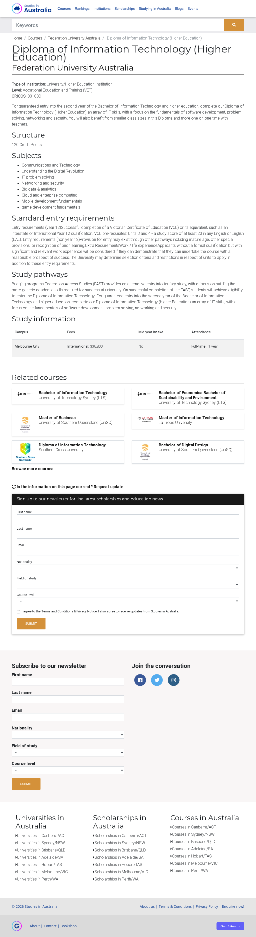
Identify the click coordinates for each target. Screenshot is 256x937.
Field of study (26, 578)
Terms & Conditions (175, 906)
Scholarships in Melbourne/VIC (121, 871)
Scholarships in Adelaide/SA (119, 857)
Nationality (24, 562)
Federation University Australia (74, 38)
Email (20, 545)
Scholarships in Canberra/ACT (120, 835)
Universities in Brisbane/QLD (41, 849)
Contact (50, 925)
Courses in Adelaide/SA (192, 848)
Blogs (179, 9)
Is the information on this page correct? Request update (69, 486)
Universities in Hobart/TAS (39, 864)
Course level (25, 595)
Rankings (82, 9)
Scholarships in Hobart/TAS (118, 864)
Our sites (228, 926)
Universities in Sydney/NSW (41, 842)
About (35, 925)
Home (17, 38)
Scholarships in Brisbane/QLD (120, 849)
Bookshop (68, 925)
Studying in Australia (155, 9)
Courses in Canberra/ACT (194, 826)
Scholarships (124, 9)
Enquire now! (233, 906)
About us (147, 906)
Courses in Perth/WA (190, 870)
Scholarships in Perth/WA (116, 878)
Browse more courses (33, 468)
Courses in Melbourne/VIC (195, 863)
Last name (24, 528)
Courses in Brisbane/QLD (193, 841)
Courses (64, 9)
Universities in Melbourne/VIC (42, 871)
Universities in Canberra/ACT (41, 835)
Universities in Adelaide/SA (40, 857)
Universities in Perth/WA (37, 878)
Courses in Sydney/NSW (193, 834)
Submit (31, 623)
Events (193, 9)
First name (24, 512)
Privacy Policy (207, 906)
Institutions (102, 9)
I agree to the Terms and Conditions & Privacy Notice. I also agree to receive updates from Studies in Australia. (100, 611)
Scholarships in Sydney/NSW (119, 842)
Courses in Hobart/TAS (192, 855)
